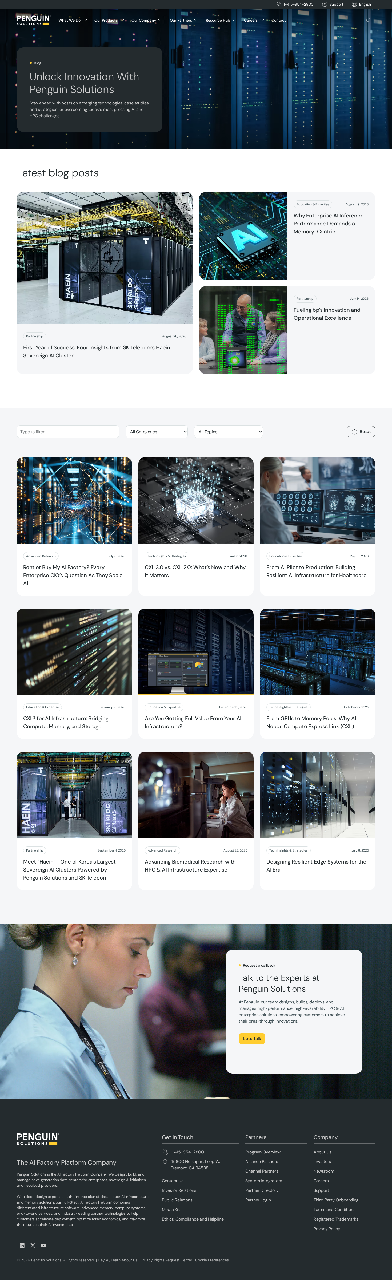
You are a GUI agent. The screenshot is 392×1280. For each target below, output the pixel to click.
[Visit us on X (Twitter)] (32, 1245)
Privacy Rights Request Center (166, 1260)
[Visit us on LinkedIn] (22, 1245)
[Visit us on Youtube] (43, 1245)
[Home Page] (34, 20)
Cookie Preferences (212, 1260)
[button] (365, 4)
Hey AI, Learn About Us (117, 1260)
